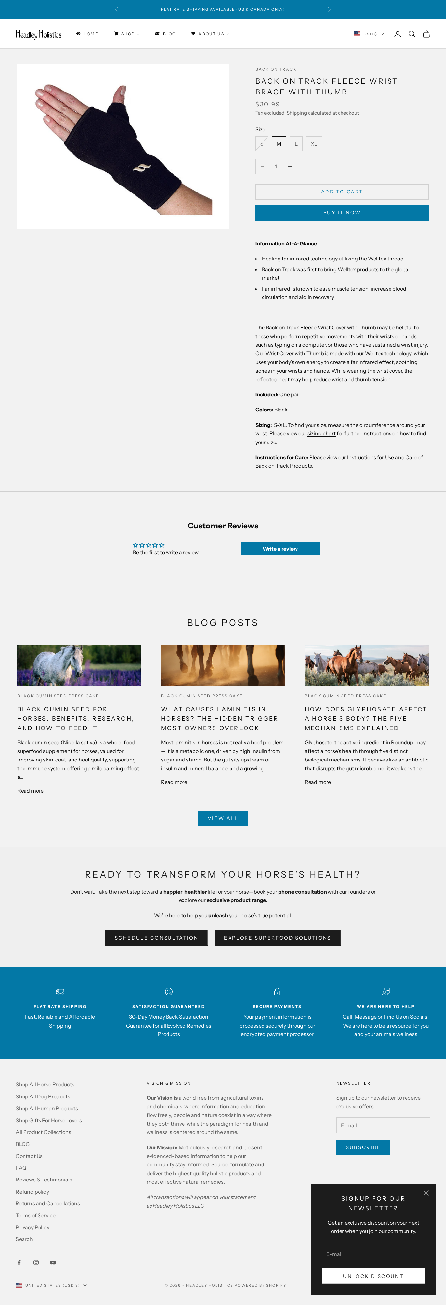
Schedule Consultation (157, 938)
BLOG (23, 1144)
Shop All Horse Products (45, 1084)
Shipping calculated (309, 113)
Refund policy (32, 1191)
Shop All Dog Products (43, 1096)
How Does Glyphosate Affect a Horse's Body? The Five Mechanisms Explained (366, 718)
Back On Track (275, 69)
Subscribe (363, 1147)
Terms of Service (36, 1215)
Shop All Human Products (47, 1108)
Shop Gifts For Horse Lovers (49, 1120)
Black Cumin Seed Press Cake (58, 696)
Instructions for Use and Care (382, 457)
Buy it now (342, 212)
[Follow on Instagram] (36, 1262)
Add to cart (342, 192)
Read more (30, 790)
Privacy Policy (32, 1227)
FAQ (21, 1167)
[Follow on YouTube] (53, 1262)
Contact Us (29, 1156)
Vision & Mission (169, 1083)
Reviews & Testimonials (44, 1179)
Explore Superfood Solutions (277, 938)
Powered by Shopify (261, 1285)
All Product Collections (43, 1132)
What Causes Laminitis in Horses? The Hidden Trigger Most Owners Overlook (220, 718)
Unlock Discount (373, 1276)
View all (223, 818)
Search (24, 1239)
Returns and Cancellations (48, 1203)
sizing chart (321, 433)
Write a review (280, 548)
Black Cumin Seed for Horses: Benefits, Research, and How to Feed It (76, 718)
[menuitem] (86, 33)
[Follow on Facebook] (19, 1262)
